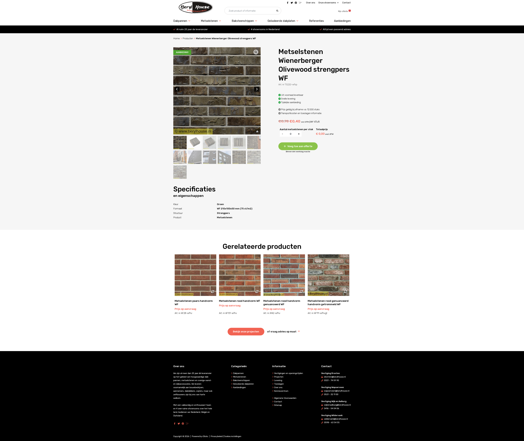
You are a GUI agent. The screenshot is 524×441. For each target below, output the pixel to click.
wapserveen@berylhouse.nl (336, 391)
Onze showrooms (327, 2)
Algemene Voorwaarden (285, 398)
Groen (220, 204)
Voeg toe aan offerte (299, 146)
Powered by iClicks (200, 436)
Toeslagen (279, 384)
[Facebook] (288, 2)
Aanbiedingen (342, 20)
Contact (346, 2)
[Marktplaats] (300, 2)
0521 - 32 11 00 (331, 394)
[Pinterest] (296, 2)
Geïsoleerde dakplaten (281, 20)
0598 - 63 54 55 (332, 422)
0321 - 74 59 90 (331, 380)
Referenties (316, 20)
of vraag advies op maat (281, 331)
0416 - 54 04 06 (331, 408)
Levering (278, 380)
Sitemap (278, 405)
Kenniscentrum (281, 391)
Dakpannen (180, 20)
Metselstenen (209, 20)
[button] (277, 11)
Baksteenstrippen (243, 20)
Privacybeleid (217, 436)
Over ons (310, 2)
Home (176, 38)
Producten (188, 38)
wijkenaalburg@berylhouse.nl (337, 405)
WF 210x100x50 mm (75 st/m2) (234, 208)
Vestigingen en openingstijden (288, 373)
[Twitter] (292, 2)
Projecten (278, 377)
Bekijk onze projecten (246, 331)
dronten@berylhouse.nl (335, 377)
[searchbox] (253, 11)
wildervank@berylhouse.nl (336, 419)
